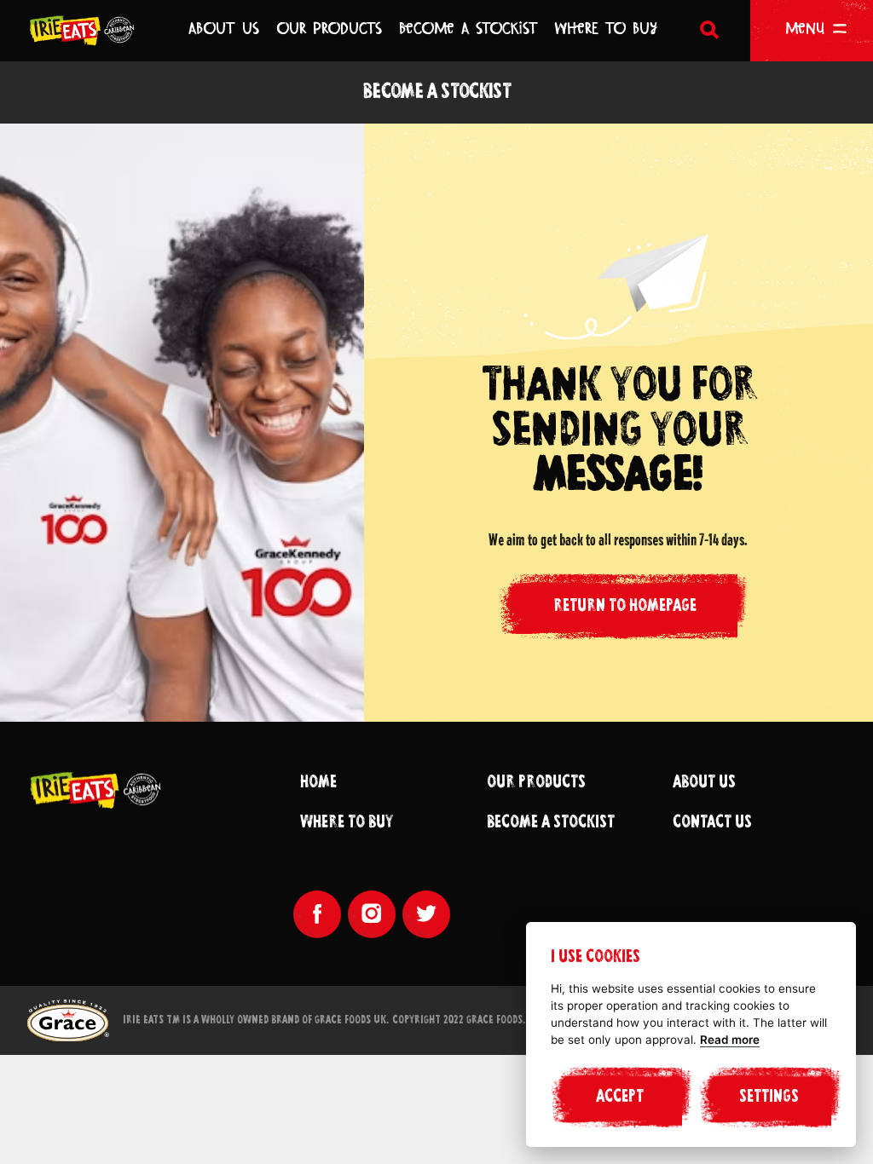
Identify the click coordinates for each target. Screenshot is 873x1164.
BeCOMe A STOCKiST (468, 28)
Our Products (536, 783)
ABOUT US (223, 28)
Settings (769, 1097)
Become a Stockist (551, 823)
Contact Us (712, 823)
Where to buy (346, 823)
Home (318, 783)
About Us (704, 783)
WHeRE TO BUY (606, 28)
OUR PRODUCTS (329, 28)
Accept (620, 1097)
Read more (730, 1039)
